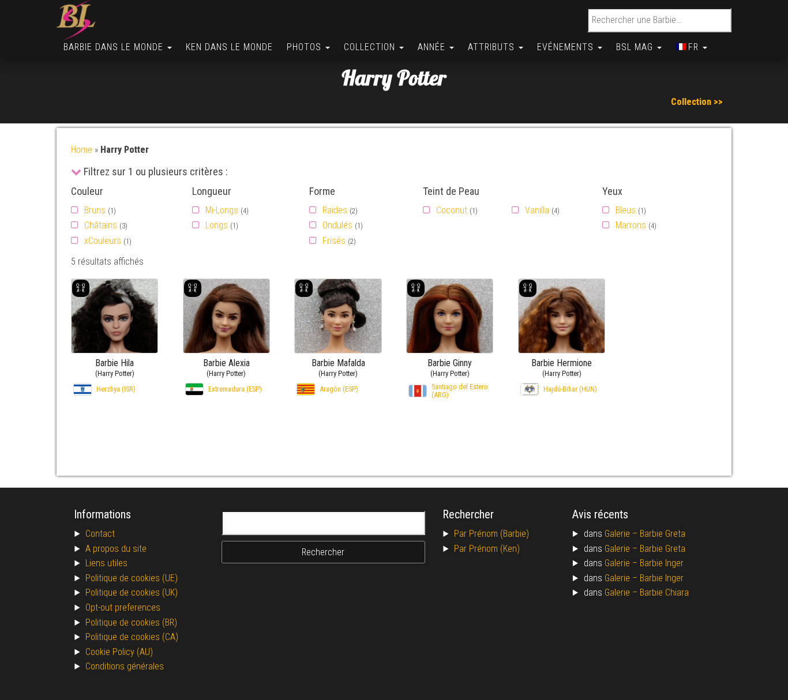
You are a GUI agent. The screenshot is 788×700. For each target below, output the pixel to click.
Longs (216, 225)
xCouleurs (102, 240)
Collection (371, 47)
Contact (100, 533)
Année (433, 47)
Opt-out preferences (122, 607)
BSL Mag (636, 47)
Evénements (566, 47)
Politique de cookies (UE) (131, 578)
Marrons (631, 225)
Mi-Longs (221, 210)
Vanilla (537, 210)
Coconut (451, 210)
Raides (334, 210)
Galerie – (622, 533)
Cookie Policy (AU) (119, 651)
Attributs (492, 47)
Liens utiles (106, 563)
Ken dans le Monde (229, 47)
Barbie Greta (662, 533)
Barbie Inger (662, 563)
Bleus (626, 210)
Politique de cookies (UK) (131, 592)
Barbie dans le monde (114, 47)
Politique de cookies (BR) (131, 622)
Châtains (100, 225)
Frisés (334, 240)
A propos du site (116, 548)
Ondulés (337, 225)
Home (81, 149)
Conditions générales (124, 666)
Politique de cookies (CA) (131, 636)
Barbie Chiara (664, 592)
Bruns (95, 210)
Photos (305, 47)
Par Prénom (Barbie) (491, 533)
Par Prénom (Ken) (487, 548)
